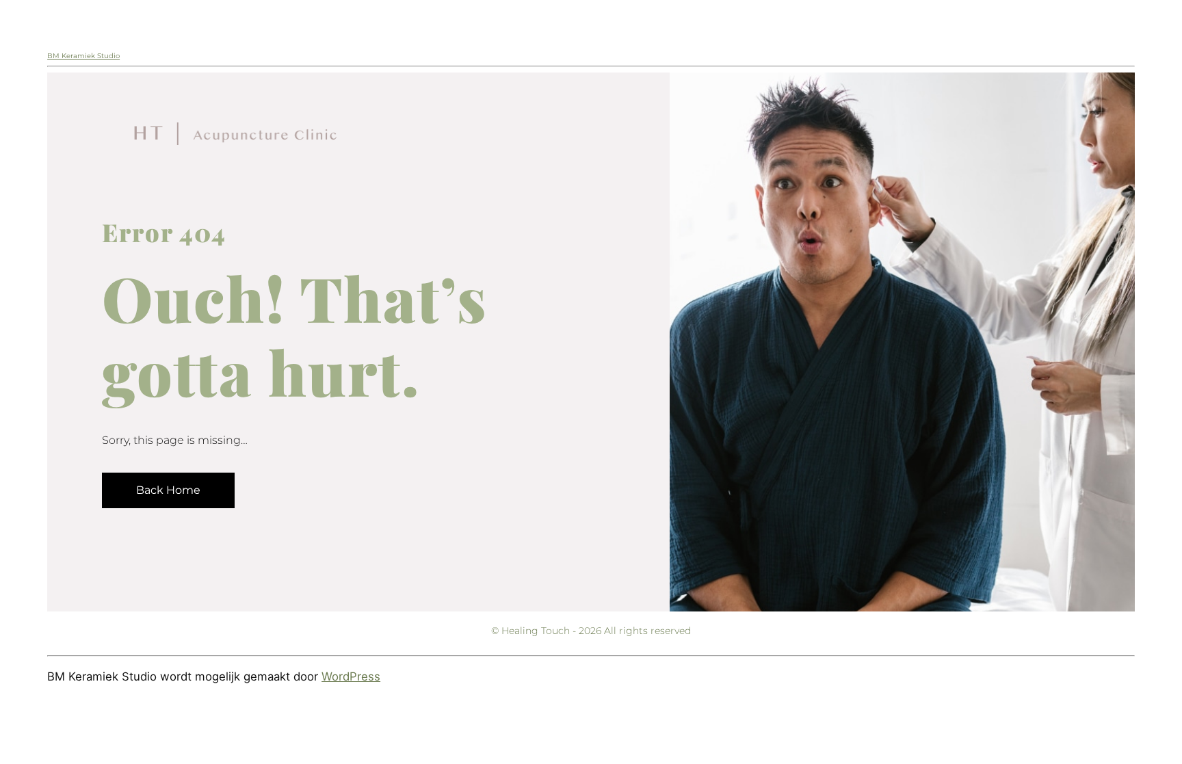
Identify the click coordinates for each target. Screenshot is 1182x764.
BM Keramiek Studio (83, 55)
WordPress (350, 676)
